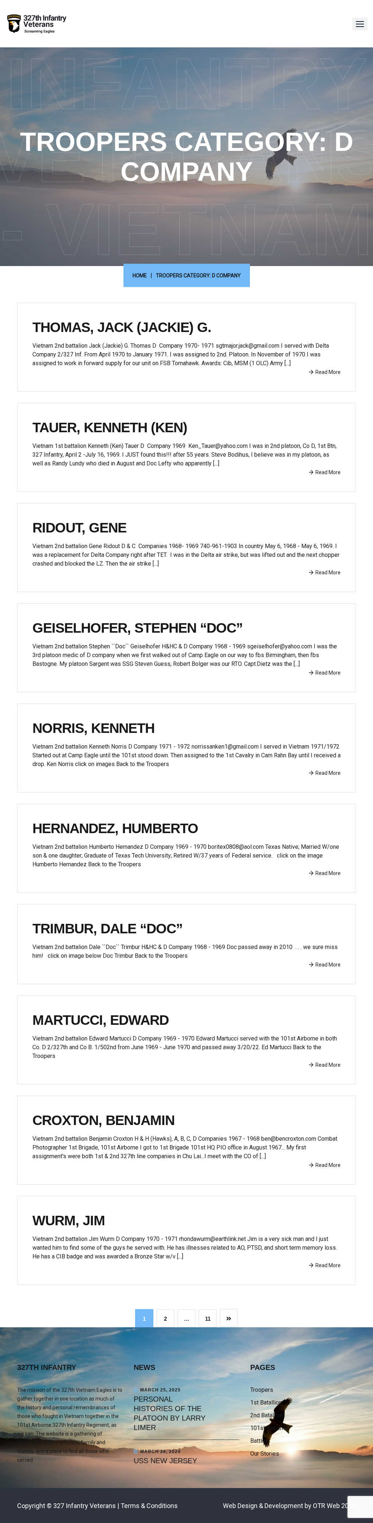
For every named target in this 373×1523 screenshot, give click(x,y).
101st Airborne (269, 1428)
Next (229, 1318)
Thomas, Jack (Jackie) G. (121, 327)
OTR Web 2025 (334, 1506)
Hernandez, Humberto (115, 828)
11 (208, 1319)
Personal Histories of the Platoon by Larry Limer (169, 1413)
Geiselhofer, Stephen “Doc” (137, 628)
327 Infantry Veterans (84, 1506)
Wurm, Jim (68, 1220)
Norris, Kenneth (93, 728)
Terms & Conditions (149, 1506)
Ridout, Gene (79, 527)
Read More (328, 372)
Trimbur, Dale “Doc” (107, 928)
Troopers (261, 1389)
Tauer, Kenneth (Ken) (109, 427)
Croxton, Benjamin (103, 1120)
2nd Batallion (266, 1415)
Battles (259, 1440)
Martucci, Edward (100, 1020)
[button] (360, 23)
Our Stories (264, 1453)
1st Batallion (266, 1402)
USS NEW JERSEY (165, 1461)
